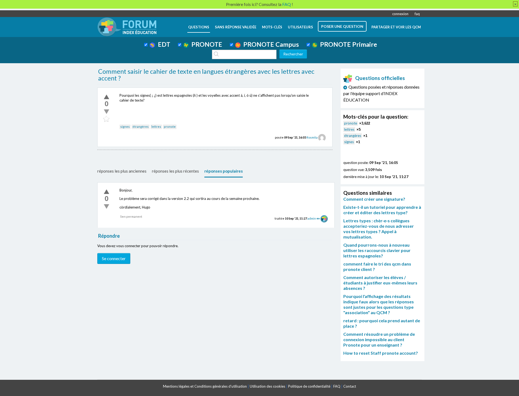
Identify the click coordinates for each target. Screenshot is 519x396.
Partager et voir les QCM (396, 27)
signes (125, 126)
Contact (349, 386)
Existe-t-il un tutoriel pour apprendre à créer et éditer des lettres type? (382, 209)
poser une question (342, 26)
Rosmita (312, 137)
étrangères (140, 126)
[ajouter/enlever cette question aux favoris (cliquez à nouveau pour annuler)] (106, 119)
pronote (170, 126)
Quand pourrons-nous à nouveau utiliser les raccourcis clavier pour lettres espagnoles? (377, 250)
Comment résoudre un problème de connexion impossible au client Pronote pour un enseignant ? (379, 339)
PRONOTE (205, 44)
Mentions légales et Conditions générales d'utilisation (205, 386)
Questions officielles (380, 78)
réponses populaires (223, 171)
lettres (156, 126)
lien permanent (131, 216)
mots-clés (272, 27)
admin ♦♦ (313, 218)
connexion (400, 14)
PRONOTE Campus (270, 44)
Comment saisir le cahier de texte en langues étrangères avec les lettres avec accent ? (206, 75)
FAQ (336, 386)
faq (417, 14)
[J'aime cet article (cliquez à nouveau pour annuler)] (106, 96)
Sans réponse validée (235, 27)
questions (198, 27)
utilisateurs (300, 27)
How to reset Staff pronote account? (380, 352)
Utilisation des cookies (267, 386)
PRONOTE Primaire (347, 44)
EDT (162, 44)
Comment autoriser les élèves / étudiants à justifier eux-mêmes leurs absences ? (380, 283)
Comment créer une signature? (374, 199)
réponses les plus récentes (175, 171)
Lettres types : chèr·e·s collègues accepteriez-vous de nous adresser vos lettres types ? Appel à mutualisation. (378, 228)
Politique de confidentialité (309, 386)
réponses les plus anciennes (122, 171)
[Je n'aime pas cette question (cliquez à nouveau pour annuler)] (106, 111)
